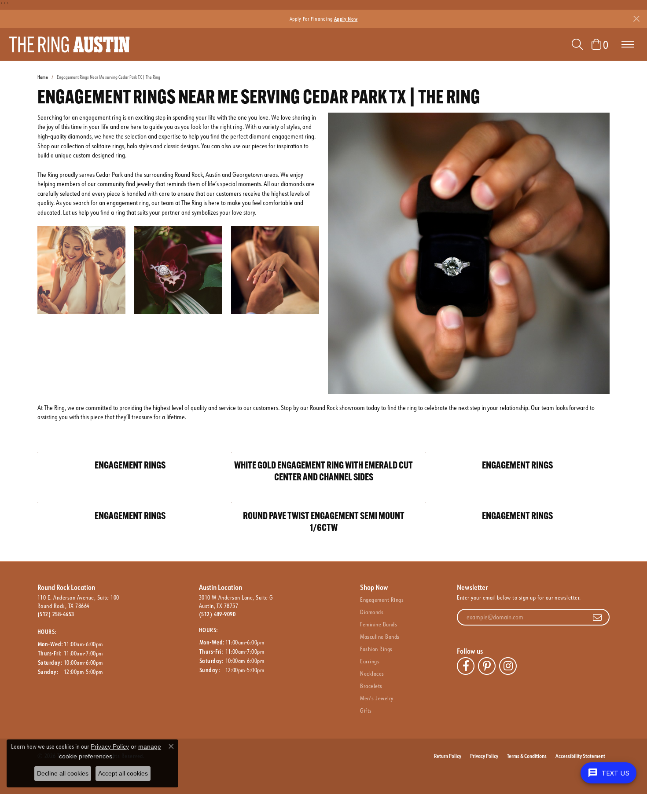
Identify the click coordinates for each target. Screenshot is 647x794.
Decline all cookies (62, 773)
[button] (577, 44)
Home (42, 77)
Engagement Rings (382, 599)
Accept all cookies (123, 773)
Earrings (369, 661)
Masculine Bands (379, 636)
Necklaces (372, 673)
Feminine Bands (378, 624)
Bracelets (371, 685)
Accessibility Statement (580, 755)
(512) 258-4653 (55, 614)
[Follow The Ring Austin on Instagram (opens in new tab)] (508, 666)
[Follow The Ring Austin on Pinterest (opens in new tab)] (487, 666)
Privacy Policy (484, 755)
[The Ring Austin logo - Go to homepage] (69, 44)
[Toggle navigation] (628, 44)
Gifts (365, 710)
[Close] (636, 18)
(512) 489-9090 (217, 614)
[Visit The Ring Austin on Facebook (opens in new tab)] (465, 666)
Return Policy (447, 755)
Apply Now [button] (346, 18)
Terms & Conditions (527, 755)
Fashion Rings (376, 648)
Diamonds (371, 611)
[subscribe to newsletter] (597, 617)
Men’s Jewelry (376, 698)
